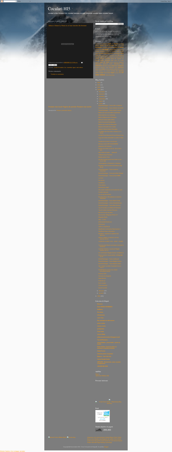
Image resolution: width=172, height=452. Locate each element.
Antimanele (101, 224)
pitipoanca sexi (119, 63)
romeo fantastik (99, 70)
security (113, 70)
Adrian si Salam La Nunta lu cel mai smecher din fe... (108, 238)
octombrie (102, 96)
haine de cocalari (114, 57)
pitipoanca (98, 63)
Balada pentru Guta (104, 157)
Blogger (106, 447)
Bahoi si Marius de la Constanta (107, 117)
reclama (122, 69)
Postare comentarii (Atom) (64, 110)
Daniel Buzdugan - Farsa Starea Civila (109, 200)
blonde (102, 45)
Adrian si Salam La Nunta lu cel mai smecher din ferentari (67, 25)
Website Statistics (5, 451)
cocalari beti (112, 49)
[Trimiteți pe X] (53, 65)
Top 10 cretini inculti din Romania (107, 210)
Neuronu (100, 304)
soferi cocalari (99, 72)
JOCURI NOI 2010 (102, 366)
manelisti (69, 67)
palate (112, 60)
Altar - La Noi (102, 219)
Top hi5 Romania (102, 340)
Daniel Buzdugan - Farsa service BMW (109, 175)
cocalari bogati (120, 49)
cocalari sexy (108, 51)
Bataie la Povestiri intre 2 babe (107, 126)
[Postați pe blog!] (51, 65)
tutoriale (116, 72)
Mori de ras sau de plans (105, 212)
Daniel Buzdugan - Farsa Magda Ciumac (110, 261)
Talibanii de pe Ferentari (105, 154)
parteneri (97, 62)
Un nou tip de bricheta (104, 194)
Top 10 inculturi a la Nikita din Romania (109, 207)
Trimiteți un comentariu (57, 74)
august (101, 101)
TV (120, 72)
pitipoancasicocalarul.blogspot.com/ (108, 337)
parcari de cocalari (119, 60)
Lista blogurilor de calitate (106, 439)
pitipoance (98, 65)
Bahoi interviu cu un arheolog (106, 115)
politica (103, 69)
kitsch (120, 57)
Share (97, 374)
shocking (121, 70)
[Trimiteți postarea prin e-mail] (82, 62)
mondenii (107, 60)
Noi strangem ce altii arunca (105, 320)
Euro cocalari (102, 283)
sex (117, 70)
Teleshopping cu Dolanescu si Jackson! (109, 163)
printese (112, 69)
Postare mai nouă (55, 107)
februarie (101, 290)
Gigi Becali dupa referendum (106, 231)
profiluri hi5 (117, 69)
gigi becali (103, 57)
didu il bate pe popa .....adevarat (107, 152)
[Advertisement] (69, 92)
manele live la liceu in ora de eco (107, 141)
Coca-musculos (102, 285)
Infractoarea (101, 315)
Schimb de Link (108, 440)
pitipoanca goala (107, 63)
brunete (111, 45)
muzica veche (101, 326)
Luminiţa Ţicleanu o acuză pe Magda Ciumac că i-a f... (108, 249)
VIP (122, 72)
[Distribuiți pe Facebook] (54, 65)
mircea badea (99, 60)
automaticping (101, 437)
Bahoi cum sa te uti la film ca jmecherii (109, 112)
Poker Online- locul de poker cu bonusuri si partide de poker (107, 347)
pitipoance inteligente (117, 65)
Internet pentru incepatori (105, 353)
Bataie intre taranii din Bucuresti (107, 124)
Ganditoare (101, 182)
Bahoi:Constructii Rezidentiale (106, 122)
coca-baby (104, 47)
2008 (99, 296)
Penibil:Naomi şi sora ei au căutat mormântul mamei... (107, 270)
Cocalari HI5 (59, 8)
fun (65, 67)
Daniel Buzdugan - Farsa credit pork (108, 259)
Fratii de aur (101, 280)
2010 (99, 87)
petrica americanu (114, 62)
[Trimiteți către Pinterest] (56, 65)
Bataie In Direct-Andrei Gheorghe (107, 129)
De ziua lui (101, 180)
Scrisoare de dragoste (104, 276)
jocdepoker (100, 328)
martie (101, 103)
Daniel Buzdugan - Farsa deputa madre (109, 263)
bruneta (106, 45)
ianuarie (101, 293)
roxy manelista (106, 70)
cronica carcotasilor (114, 53)
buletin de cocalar (119, 45)
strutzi (105, 72)
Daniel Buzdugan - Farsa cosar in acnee (109, 110)
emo (100, 55)
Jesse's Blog (101, 334)
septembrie (102, 98)
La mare (100, 178)
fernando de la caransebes (108, 55)
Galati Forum (101, 351)
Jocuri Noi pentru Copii (97, 440)
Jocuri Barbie (95, 439)
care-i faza (100, 317)
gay (99, 57)
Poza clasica (102, 185)
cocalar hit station (59, 67)
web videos (79, 67)
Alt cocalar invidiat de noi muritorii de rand (110, 189)
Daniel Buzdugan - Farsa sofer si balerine (110, 105)
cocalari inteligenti (100, 51)
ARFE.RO (98, 375)
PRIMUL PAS (105, 375)
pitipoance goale (107, 65)
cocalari (105, 49)
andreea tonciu (98, 43)
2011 (98, 85)
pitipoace (121, 62)
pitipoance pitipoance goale (101, 67)
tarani (109, 72)
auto (113, 43)
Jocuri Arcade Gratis (103, 359)
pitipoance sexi (113, 67)
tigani (74, 67)
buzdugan (98, 47)
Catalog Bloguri (109, 437)
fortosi (116, 55)
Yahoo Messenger (110, 75)
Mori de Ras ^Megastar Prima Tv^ (108, 215)
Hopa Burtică (102, 278)
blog (122, 44)
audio (109, 44)
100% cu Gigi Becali (104, 226)
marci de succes (116, 58)
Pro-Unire (100, 312)
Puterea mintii (102, 273)
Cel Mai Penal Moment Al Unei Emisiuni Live (110, 135)
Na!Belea (100, 309)
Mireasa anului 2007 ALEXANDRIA (108, 144)
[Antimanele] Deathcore (105, 222)
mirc (123, 58)
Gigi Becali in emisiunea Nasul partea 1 (109, 229)
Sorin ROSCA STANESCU (104, 306)
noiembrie (102, 94)
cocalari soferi (115, 51)
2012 (99, 82)
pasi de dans (104, 62)
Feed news (100, 331)
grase (108, 57)
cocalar (110, 47)
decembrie (102, 91)
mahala (102, 58)
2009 (99, 89)
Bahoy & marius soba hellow (106, 119)
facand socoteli (102, 288)
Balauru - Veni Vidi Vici (104, 356)
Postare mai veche (84, 107)
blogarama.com (91, 437)
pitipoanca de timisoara (105, 146)
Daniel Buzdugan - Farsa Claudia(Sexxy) (110, 203)
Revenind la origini (103, 187)
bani (120, 44)
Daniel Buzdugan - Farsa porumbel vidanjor (110, 173)
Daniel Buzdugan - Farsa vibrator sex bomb (110, 108)
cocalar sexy (98, 49)
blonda (97, 45)
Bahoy (116, 44)
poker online (101, 323)
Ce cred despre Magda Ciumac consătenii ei (111, 252)
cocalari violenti (104, 53)
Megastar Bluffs (102, 217)
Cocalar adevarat (103, 192)
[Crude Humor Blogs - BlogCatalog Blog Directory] (109, 403)
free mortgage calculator (18, 451)
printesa (107, 69)
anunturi (104, 44)
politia (100, 69)
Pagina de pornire (69, 107)
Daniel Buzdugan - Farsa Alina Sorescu (109, 205)
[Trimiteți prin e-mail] (49, 65)
